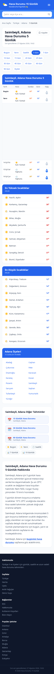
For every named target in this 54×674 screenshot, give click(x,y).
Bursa (4, 640)
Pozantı (9, 383)
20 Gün (28, 58)
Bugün (7, 52)
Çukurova (10, 367)
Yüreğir (9, 399)
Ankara (5, 629)
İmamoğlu (10, 373)
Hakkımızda (7, 607)
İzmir (4, 633)
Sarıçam (9, 388)
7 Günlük (12, 452)
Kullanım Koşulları (10, 611)
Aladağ (9, 362)
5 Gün (36, 52)
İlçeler (17, 69)
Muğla (5, 644)
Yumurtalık (33, 393)
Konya (4, 655)
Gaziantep (6, 651)
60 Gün (39, 63)
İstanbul (5, 626)
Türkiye (16, 23)
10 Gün (7, 58)
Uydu (4, 585)
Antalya (5, 636)
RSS (3, 604)
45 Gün (28, 63)
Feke (31, 367)
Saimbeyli (33, 383)
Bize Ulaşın (7, 615)
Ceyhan (32, 362)
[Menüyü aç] (49, 5)
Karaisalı (32, 373)
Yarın (16, 52)
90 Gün (7, 69)
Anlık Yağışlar (8, 589)
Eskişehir (6, 658)
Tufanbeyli (10, 393)
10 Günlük (28, 452)
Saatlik (26, 52)
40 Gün (18, 63)
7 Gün (45, 52)
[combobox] (27, 14)
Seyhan (32, 388)
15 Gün (18, 58)
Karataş (9, 378)
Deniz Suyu (7, 593)
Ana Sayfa (6, 23)
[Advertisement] (27, 131)
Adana (24, 23)
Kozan (31, 378)
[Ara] (49, 14)
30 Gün (7, 63)
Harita (4, 582)
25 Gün (39, 58)
